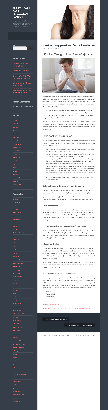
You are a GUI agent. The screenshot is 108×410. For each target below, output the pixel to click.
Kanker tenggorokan (18, 263)
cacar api (15, 226)
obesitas (15, 297)
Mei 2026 (15, 127)
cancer (47, 308)
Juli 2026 (15, 120)
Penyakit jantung (17, 303)
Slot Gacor (15, 367)
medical (15, 283)
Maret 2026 (16, 134)
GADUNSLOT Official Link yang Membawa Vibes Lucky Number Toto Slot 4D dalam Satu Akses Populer (22, 76)
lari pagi (15, 280)
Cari (14, 45)
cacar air (15, 222)
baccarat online (17, 219)
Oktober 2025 (16, 151)
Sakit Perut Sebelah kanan (19, 344)
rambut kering (16, 330)
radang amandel (17, 320)
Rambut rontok (16, 334)
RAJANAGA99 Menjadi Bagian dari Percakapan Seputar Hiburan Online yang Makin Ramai (22, 83)
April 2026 (15, 130)
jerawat (15, 253)
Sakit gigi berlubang (18, 340)
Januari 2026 (16, 140)
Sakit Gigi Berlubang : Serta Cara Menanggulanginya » (79, 325)
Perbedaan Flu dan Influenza (20, 313)
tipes (14, 388)
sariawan (15, 354)
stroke (14, 384)
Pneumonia (15, 317)
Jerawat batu (16, 256)
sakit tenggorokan (17, 351)
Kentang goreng (17, 266)
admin (57, 48)
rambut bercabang (17, 327)
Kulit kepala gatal (17, 276)
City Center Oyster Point (19, 233)
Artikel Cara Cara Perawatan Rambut (21, 12)
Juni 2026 (15, 124)
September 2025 (17, 154)
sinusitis (15, 361)
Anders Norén (86, 335)
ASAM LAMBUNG (17, 212)
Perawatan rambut (17, 310)
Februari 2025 (16, 177)
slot (14, 364)
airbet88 (15, 206)
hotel (14, 246)
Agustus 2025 (16, 157)
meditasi (15, 286)
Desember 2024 (17, 184)
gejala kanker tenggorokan (56, 308)
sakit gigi (15, 337)
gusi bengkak (16, 243)
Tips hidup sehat (17, 391)
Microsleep (15, 293)
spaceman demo (17, 381)
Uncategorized (16, 401)
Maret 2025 (16, 174)
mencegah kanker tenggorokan (83, 308)
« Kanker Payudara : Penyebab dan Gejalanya (55, 319)
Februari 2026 (16, 137)
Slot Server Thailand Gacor (19, 374)
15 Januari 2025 (47, 48)
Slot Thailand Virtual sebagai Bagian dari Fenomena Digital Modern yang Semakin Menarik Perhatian (22, 90)
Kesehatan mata (17, 273)
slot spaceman (16, 377)
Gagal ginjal (16, 239)
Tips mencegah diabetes (19, 394)
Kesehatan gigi (16, 270)
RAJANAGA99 (16, 324)
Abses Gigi (15, 199)
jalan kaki (15, 249)
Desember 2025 (17, 144)
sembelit (15, 357)
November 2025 (17, 147)
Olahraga (15, 300)
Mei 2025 (15, 167)
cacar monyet (16, 229)
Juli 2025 (15, 161)
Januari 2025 (16, 181)
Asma (14, 216)
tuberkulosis (16, 398)
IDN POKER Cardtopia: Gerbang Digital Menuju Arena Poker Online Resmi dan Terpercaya (22, 65)
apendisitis (15, 209)
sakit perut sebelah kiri (19, 347)
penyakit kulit (16, 307)
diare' (14, 236)
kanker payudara (17, 259)
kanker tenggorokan (69, 308)
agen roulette (16, 202)
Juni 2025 (15, 164)
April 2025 (15, 171)
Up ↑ (93, 335)
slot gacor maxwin (17, 371)
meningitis (15, 290)
